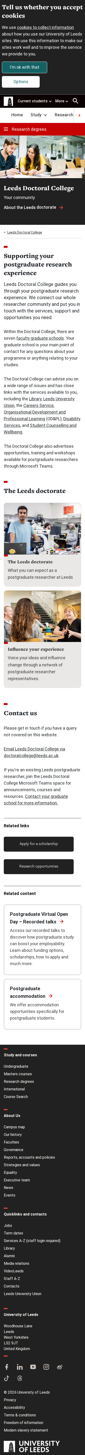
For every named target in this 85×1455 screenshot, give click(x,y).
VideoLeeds (14, 1271)
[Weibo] (59, 1367)
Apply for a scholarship (39, 843)
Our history (13, 1134)
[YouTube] (33, 1367)
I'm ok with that (24, 67)
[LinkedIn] (20, 1367)
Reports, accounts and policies (29, 1157)
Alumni (9, 1256)
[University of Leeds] (32, 1447)
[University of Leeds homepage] (8, 101)
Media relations (16, 1263)
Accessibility (14, 1407)
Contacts (11, 1286)
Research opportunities (38, 866)
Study (36, 114)
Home (17, 114)
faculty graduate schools (40, 338)
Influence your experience (36, 649)
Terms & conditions (20, 1415)
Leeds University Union (22, 1294)
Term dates (13, 1233)
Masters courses (18, 1074)
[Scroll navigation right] (79, 115)
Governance (13, 1150)
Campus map (14, 1127)
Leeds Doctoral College (24, 232)
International (14, 1089)
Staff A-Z (12, 1278)
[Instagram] (46, 1367)
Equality (10, 1172)
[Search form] (75, 101)
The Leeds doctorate (30, 562)
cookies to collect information (45, 27)
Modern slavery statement (26, 1430)
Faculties (11, 1142)
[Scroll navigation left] (5, 115)
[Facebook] (6, 1367)
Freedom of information (23, 1422)
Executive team (17, 1180)
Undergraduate (16, 1066)
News (8, 1187)
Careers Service (38, 405)
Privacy (10, 1400)
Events (9, 1195)
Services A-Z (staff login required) (32, 1240)
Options (20, 81)
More (59, 101)
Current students (33, 101)
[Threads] (20, 1378)
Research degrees (29, 129)
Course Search (16, 1096)
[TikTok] (6, 1378)
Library (35, 398)
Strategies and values (22, 1165)
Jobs (8, 1225)
